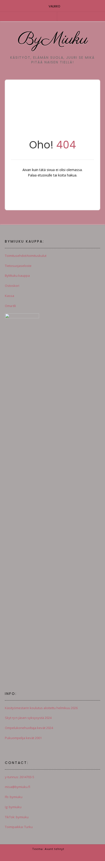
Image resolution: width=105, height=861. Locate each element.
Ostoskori (12, 285)
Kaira (69, 849)
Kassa (9, 295)
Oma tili (10, 306)
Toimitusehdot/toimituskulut (25, 255)
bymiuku (15, 797)
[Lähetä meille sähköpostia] (46, 16)
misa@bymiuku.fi (17, 787)
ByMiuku (53, 39)
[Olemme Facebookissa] (53, 16)
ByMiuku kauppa (17, 275)
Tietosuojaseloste (18, 265)
